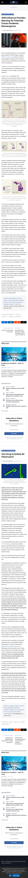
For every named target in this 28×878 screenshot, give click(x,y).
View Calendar (4, 411)
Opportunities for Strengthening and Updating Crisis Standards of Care (15, 395)
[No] (26, 872)
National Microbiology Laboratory (10, 646)
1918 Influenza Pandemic (8, 314)
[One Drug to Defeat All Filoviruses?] (14, 471)
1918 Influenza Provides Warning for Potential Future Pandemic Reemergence (20, 740)
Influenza (11, 316)
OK (10, 875)
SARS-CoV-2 (18, 316)
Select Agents (5, 724)
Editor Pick (4, 316)
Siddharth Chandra (6, 57)
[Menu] (2, 2)
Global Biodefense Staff (8, 30)
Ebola (10, 721)
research (7, 76)
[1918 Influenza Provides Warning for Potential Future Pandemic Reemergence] (14, 40)
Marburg (22, 721)
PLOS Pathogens (5, 544)
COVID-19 (18, 314)
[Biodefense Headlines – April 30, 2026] (14, 354)
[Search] (26, 2)
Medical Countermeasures (8, 450)
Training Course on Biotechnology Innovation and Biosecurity (14, 401)
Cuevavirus (5, 721)
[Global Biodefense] (14, 2)
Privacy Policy (13, 438)
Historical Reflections (7, 14)
